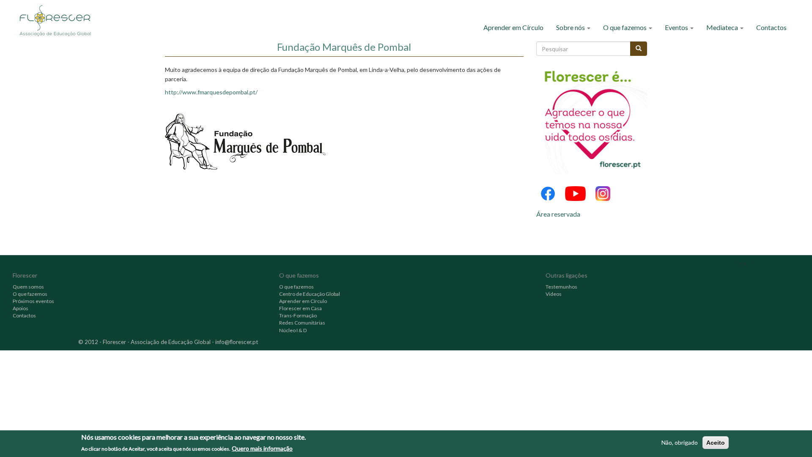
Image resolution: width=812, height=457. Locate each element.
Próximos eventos (33, 301)
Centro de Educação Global (309, 294)
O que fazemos (625, 27)
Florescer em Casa (300, 308)
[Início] (58, 20)
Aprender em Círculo (513, 27)
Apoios (20, 308)
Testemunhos (561, 287)
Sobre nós (571, 27)
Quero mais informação (262, 447)
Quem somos (28, 287)
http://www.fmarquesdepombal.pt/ (211, 92)
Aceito (715, 442)
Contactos (771, 27)
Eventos (677, 27)
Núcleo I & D (293, 330)
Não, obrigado (679, 442)
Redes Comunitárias (302, 322)
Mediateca (722, 27)
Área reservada (558, 214)
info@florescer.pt (236, 342)
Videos (554, 294)
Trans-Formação (298, 315)
